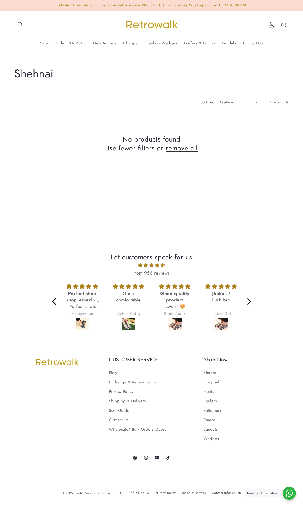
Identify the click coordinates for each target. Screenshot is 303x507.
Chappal (211, 382)
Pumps (210, 420)
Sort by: (207, 102)
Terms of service (194, 492)
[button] (20, 25)
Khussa (210, 372)
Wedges (211, 439)
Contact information (226, 492)
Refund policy (139, 492)
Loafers (210, 401)
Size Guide (119, 410)
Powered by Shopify (108, 493)
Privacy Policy (121, 391)
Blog (113, 372)
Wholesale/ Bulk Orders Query (138, 429)
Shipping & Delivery (127, 401)
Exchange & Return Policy (132, 382)
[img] (151, 265)
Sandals (211, 429)
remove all (182, 148)
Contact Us (119, 420)
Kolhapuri (212, 410)
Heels (209, 391)
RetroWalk (83, 493)
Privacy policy (165, 492)
